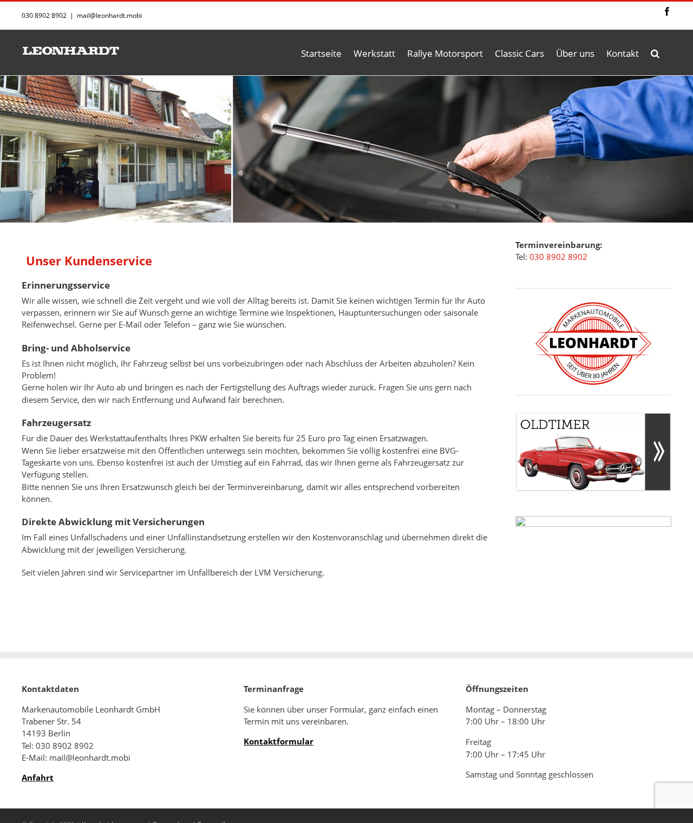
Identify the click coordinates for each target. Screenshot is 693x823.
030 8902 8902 (558, 256)
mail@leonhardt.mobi (109, 15)
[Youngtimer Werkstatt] (593, 555)
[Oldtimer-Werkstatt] (593, 418)
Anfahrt (38, 777)
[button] (655, 52)
